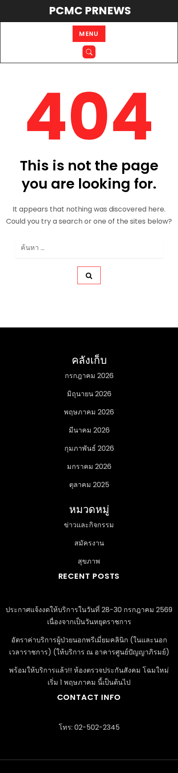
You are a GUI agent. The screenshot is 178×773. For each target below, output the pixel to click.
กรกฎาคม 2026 (89, 376)
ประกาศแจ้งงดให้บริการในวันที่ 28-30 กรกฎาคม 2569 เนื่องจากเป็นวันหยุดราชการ (89, 616)
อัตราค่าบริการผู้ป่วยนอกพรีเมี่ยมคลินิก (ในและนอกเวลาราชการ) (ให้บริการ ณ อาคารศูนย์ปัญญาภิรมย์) (89, 646)
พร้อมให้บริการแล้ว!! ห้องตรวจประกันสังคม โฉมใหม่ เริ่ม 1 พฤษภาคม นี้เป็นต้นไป (89, 676)
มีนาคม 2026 (89, 430)
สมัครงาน (89, 543)
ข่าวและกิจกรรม (89, 525)
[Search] (89, 275)
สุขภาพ (89, 561)
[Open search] (89, 51)
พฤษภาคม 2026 (89, 412)
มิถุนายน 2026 (89, 394)
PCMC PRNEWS (90, 10)
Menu (89, 33)
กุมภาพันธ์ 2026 (89, 448)
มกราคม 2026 (89, 466)
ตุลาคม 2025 (89, 485)
